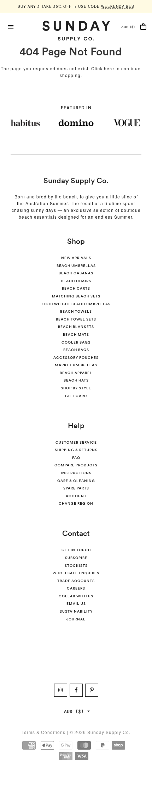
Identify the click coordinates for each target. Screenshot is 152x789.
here (109, 68)
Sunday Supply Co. (76, 180)
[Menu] (11, 26)
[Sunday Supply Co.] (76, 30)
